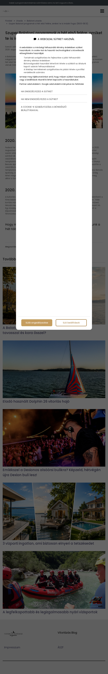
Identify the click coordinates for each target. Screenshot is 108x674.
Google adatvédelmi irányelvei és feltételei (63, 84)
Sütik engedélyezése (37, 322)
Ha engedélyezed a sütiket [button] (37, 91)
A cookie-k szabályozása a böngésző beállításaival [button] (44, 108)
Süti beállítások (71, 322)
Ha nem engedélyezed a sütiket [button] (39, 99)
